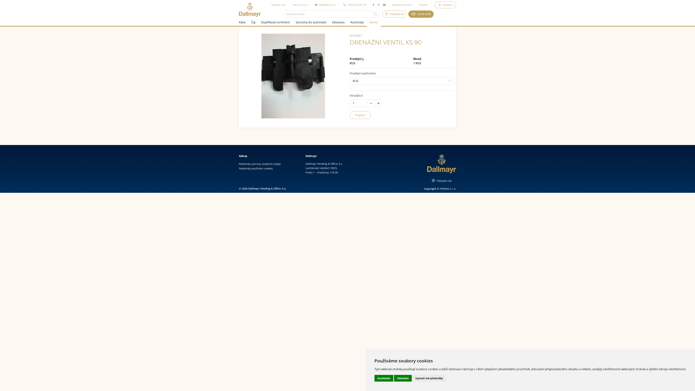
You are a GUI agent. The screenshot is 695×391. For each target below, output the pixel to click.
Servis (374, 22)
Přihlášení (448, 4)
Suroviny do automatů (311, 22)
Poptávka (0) (396, 14)
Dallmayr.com (278, 4)
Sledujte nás (444, 180)
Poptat (360, 115)
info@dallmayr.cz (327, 4)
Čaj (253, 22)
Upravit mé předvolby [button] (429, 378)
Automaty (357, 22)
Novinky (423, 4)
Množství (356, 95)
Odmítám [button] (403, 378)
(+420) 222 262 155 (356, 4)
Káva (242, 22)
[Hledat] (375, 14)
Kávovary (338, 22)
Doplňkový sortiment (275, 22)
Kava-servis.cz (300, 4)
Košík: (424, 14)
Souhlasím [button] (383, 378)
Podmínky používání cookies (256, 168)
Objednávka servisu (402, 4)
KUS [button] (355, 81)
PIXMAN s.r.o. (448, 188)
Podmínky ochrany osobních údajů (260, 164)
